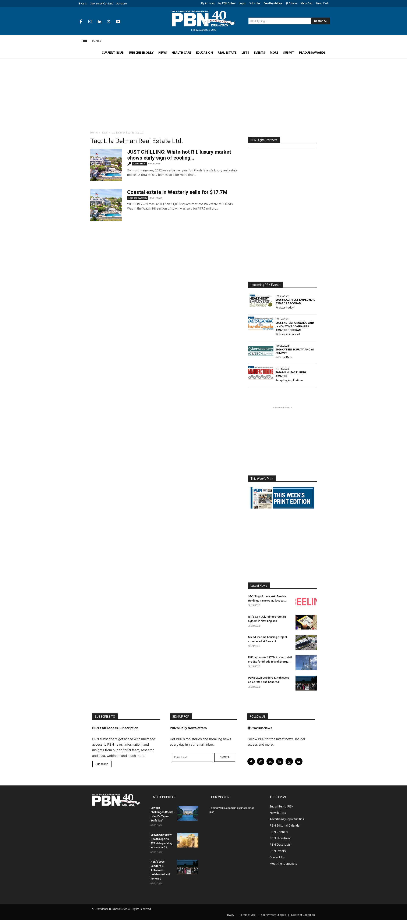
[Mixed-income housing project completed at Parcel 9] (306, 642)
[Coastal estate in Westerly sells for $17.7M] (106, 205)
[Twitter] (108, 21)
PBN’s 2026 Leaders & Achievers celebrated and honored (160, 870)
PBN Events (277, 851)
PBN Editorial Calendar (285, 825)
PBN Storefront (280, 838)
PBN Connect (278, 832)
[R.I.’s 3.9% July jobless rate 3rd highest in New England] (306, 622)
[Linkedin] (99, 21)
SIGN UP (224, 757)
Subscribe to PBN (281, 806)
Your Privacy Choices (273, 915)
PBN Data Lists (280, 844)
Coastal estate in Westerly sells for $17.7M (177, 192)
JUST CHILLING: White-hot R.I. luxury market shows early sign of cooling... (179, 155)
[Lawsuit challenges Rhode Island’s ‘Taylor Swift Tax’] (187, 813)
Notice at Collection (303, 915)
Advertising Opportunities (286, 819)
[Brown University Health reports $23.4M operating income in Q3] (187, 840)
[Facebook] (80, 21)
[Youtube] (118, 21)
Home (94, 132)
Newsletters (277, 813)
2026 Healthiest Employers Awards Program (295, 301)
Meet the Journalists (283, 864)
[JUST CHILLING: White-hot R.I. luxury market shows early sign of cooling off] (106, 165)
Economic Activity (137, 197)
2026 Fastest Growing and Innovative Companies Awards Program (295, 326)
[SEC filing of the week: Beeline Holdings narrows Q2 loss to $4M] (306, 601)
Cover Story (139, 163)
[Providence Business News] (203, 18)
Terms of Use (248, 915)
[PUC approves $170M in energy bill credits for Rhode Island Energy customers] (306, 662)
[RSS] (279, 761)
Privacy (230, 915)
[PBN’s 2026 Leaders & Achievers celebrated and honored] (306, 683)
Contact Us (277, 857)
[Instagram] (90, 21)
